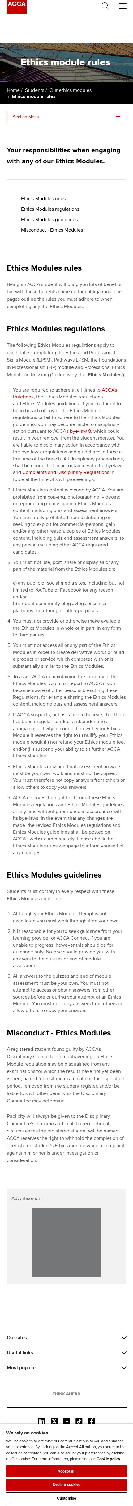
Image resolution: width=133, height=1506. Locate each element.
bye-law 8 (80, 431)
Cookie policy (108, 1459)
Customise (66, 1498)
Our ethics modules (70, 90)
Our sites (17, 1338)
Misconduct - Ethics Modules (52, 230)
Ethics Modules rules (43, 199)
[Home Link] (66, 1394)
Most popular (21, 1368)
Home (13, 90)
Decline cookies (67, 1484)
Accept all (66, 1471)
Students (34, 90)
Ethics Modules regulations (50, 209)
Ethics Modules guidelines (49, 220)
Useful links (20, 1353)
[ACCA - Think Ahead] (17, 12)
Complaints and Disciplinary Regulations (65, 472)
